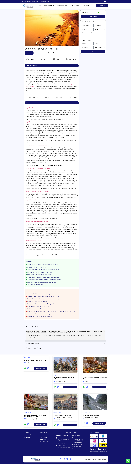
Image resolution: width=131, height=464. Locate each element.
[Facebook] (105, 1)
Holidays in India (48, 5)
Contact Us (86, 5)
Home (39, 5)
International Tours (62, 5)
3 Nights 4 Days (86, 412)
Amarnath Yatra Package (91, 415)
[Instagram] (107, 1)
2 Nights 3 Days (27, 357)
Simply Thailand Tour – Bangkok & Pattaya (64, 378)
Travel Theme (75, 5)
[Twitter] (67, 459)
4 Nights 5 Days (57, 375)
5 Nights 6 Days (57, 412)
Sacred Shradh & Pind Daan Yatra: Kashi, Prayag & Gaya (35, 415)
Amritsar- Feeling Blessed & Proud (35, 360)
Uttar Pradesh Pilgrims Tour (62, 415)
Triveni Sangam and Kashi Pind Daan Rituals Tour (95, 378)
